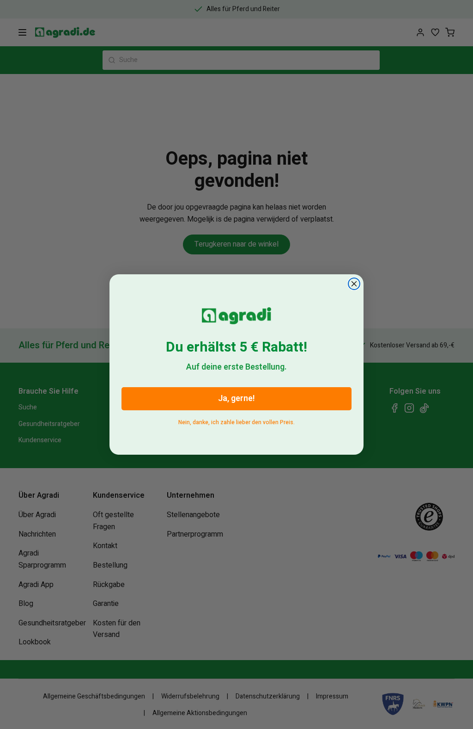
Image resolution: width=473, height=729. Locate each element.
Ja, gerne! (236, 398)
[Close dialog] (354, 284)
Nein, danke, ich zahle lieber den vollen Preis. (236, 421)
